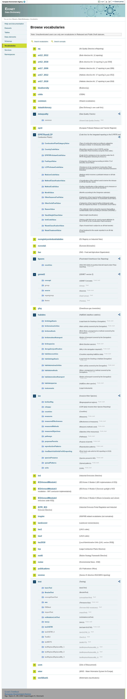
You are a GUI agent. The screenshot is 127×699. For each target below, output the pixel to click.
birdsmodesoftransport (53, 337)
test (39, 582)
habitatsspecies (51, 383)
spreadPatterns (50, 463)
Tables (7, 32)
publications (44, 569)
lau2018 (41, 542)
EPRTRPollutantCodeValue (55, 155)
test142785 (49, 627)
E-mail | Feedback (12, 692)
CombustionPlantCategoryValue (57, 143)
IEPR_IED (42, 507)
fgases (41, 259)
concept (48, 280)
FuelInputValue (50, 161)
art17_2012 (43, 75)
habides (42, 315)
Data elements (10, 37)
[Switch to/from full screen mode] (110, 1)
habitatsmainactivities (53, 365)
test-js (47, 622)
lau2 (40, 536)
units (47, 468)
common (42, 101)
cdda (40, 94)
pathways (48, 436)
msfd (40, 556)
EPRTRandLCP (45, 135)
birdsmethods (50, 331)
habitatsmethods (51, 370)
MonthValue (49, 192)
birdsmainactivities (52, 326)
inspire (41, 516)
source (47, 290)
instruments (49, 388)
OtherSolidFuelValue (53, 203)
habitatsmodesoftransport (54, 377)
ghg (40, 308)
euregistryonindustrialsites (50, 239)
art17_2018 (43, 81)
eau (46, 602)
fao (39, 252)
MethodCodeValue (52, 187)
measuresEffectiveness (53, 421)
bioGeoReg (49, 402)
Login (102, 1)
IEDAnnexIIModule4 (47, 498)
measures (48, 416)
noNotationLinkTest (52, 617)
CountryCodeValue (52, 149)
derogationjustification (53, 349)
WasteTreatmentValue (53, 230)
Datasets (8, 28)
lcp (39, 549)
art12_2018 (43, 62)
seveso (41, 575)
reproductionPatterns (53, 446)
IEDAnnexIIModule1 (47, 482)
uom (40, 665)
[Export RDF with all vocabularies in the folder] (119, 114)
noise (40, 562)
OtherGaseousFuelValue (54, 197)
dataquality (43, 114)
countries (48, 265)
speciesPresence (51, 458)
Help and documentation (14, 24)
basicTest (48, 588)
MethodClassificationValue (55, 181)
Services (8, 50)
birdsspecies (50, 344)
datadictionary (44, 107)
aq (39, 49)
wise (40, 671)
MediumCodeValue (52, 175)
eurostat (42, 246)
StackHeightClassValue (53, 215)
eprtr (40, 128)
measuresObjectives (52, 431)
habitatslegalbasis (52, 359)
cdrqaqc (48, 407)
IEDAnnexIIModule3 (47, 489)
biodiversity (43, 88)
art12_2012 (43, 55)
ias (39, 396)
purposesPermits (51, 441)
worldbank (43, 678)
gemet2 (41, 274)
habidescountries (51, 354)
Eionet (14, 19)
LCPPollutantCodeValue (54, 167)
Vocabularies (10, 46)
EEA (15, 1)
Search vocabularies (41, 41)
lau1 (40, 529)
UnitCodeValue (50, 220)
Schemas (8, 41)
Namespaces (10, 54)
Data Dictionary (23, 19)
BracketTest (49, 592)
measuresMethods (52, 426)
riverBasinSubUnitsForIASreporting (58, 451)
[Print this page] (106, 1)
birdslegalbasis (51, 321)
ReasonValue (50, 209)
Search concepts (59, 41)
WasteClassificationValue (54, 226)
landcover (42, 523)
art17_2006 (43, 68)
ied (39, 476)
